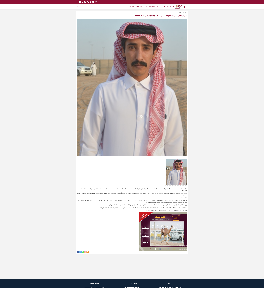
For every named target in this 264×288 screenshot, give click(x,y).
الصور (158, 7)
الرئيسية (172, 7)
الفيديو (162, 7)
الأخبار (167, 7)
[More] (87, 252)
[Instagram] (85, 252)
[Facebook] (78, 252)
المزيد (136, 7)
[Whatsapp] (83, 252)
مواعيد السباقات (143, 7)
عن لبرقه (131, 7)
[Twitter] (80, 252)
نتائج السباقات (152, 7)
